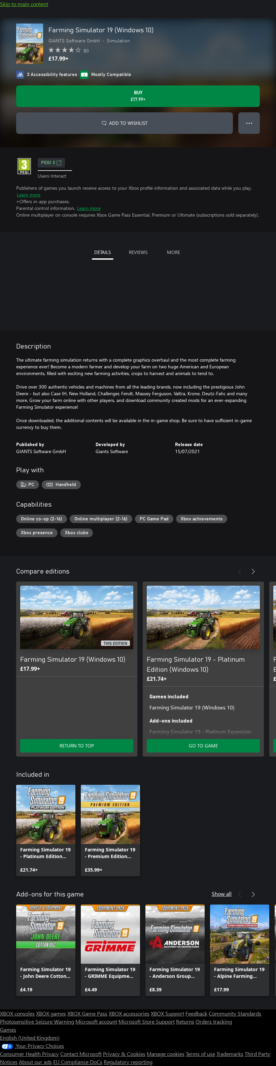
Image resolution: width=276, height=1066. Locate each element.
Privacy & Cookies (124, 1053)
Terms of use (200, 1053)
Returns (185, 1021)
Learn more (28, 194)
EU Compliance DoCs (77, 1061)
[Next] (253, 571)
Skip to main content (24, 3)
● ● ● (249, 123)
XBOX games (51, 1013)
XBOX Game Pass (87, 1013)
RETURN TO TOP (77, 745)
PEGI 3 (48, 162)
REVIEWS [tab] (138, 252)
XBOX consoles (17, 1013)
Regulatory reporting (128, 1061)
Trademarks (229, 1053)
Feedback (196, 1013)
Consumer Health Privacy (29, 1053)
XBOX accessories (129, 1013)
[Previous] (239, 571)
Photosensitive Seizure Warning (37, 1021)
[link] (45, 830)
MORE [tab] (173, 252)
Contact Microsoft (81, 1053)
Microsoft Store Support (146, 1021)
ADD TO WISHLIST (128, 123)
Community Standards (235, 1013)
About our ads (35, 1061)
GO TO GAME (203, 745)
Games (8, 1029)
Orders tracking (214, 1021)
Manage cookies (165, 1053)
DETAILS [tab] (102, 252)
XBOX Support (167, 1013)
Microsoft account (96, 1021)
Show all (222, 893)
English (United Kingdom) (30, 1037)
